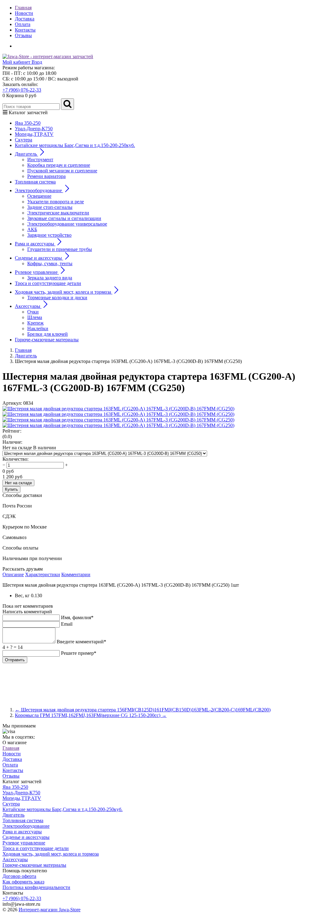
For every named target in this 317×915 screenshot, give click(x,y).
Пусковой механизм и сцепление (62, 170)
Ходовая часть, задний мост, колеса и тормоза (50, 854)
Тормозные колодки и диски (57, 297)
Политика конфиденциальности (36, 887)
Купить (11, 489)
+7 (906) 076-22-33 (21, 90)
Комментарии (75, 574)
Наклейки (37, 328)
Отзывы (23, 35)
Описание (13, 574)
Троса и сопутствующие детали (48, 283)
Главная (23, 7)
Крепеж (35, 323)
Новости (24, 13)
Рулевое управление (23, 842)
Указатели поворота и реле (55, 201)
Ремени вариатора (46, 176)
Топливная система (35, 181)
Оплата (22, 24)
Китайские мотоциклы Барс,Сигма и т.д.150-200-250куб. (75, 145)
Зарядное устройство (49, 235)
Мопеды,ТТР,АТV (34, 134)
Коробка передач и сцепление (58, 165)
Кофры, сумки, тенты (49, 263)
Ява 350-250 (28, 123)
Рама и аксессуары (22, 831)
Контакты (25, 29)
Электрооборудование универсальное (67, 224)
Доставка (24, 18)
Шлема (34, 317)
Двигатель (13, 815)
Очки (33, 311)
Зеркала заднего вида (49, 277)
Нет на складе (18, 483)
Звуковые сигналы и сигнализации (64, 218)
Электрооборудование (26, 826)
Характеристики (42, 574)
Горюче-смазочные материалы (47, 339)
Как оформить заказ (23, 881)
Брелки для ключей (47, 334)
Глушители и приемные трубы (59, 249)
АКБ (32, 229)
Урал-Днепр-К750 (34, 128)
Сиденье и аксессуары (26, 837)
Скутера (23, 139)
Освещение (39, 196)
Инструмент (40, 159)
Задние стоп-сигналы (49, 207)
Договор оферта (19, 876)
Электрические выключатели (58, 212)
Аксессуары (15, 859)
